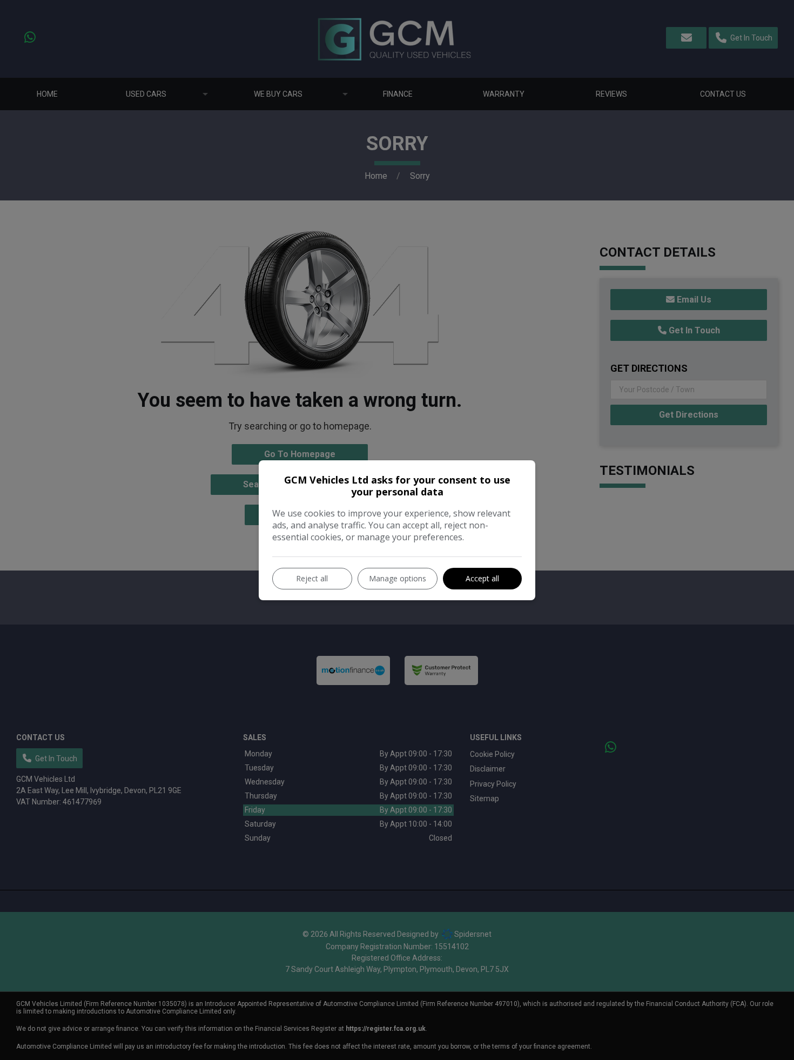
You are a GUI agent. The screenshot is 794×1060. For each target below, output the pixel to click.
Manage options (397, 578)
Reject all (312, 578)
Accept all (482, 578)
